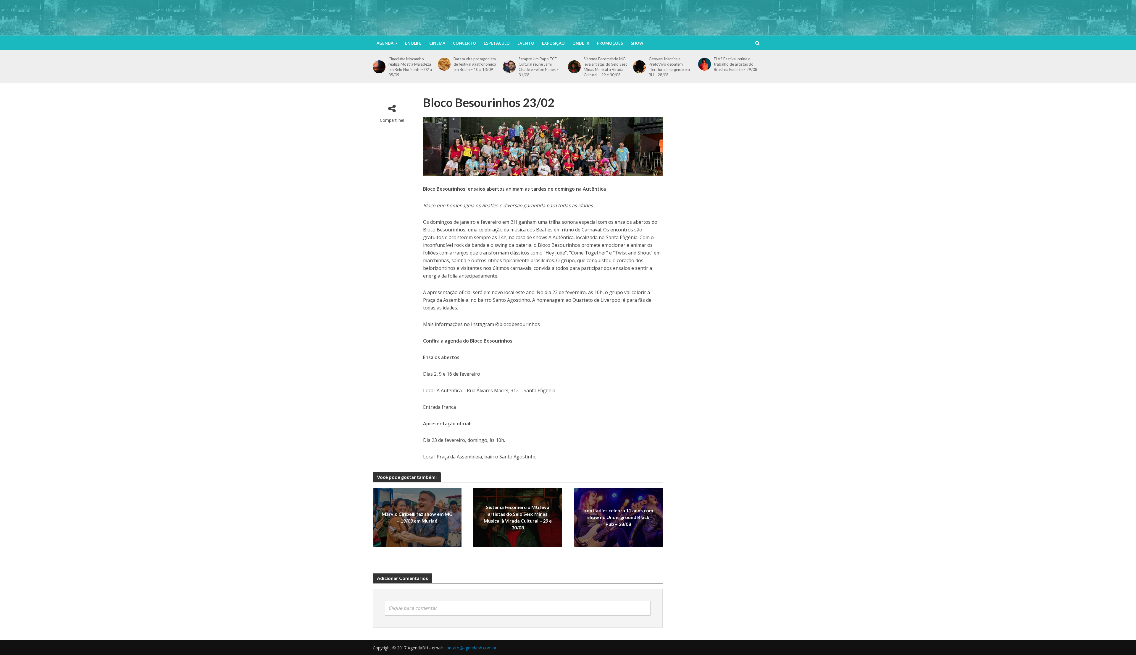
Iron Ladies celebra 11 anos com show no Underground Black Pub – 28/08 (618, 517)
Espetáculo (497, 43)
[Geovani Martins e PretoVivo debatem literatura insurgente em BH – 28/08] (639, 66)
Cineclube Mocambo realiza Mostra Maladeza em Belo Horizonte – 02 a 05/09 (410, 66)
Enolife (413, 43)
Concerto (464, 43)
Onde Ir (580, 43)
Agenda (385, 43)
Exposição (553, 43)
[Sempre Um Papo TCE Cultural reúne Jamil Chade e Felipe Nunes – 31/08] (509, 66)
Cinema (437, 43)
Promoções (610, 43)
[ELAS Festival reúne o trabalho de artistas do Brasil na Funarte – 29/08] (704, 64)
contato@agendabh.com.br (470, 648)
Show (637, 43)
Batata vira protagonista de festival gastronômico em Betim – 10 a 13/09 (475, 64)
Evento (525, 43)
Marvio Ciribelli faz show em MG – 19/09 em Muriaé (417, 517)
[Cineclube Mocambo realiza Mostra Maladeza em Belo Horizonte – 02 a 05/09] (379, 66)
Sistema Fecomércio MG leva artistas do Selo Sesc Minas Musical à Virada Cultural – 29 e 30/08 (605, 66)
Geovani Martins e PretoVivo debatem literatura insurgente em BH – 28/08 (669, 66)
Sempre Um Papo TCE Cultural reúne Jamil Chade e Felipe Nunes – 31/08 (539, 66)
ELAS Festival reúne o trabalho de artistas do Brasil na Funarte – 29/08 (735, 64)
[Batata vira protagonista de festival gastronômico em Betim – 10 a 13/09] (444, 64)
